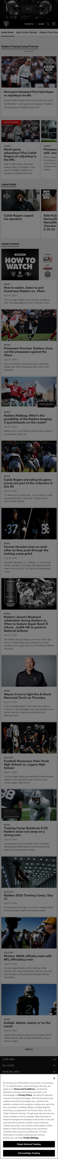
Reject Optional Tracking (29, 1144)
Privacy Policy (25, 1095)
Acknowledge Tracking (29, 1153)
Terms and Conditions (24, 1089)
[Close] (54, 1078)
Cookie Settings (31, 1137)
